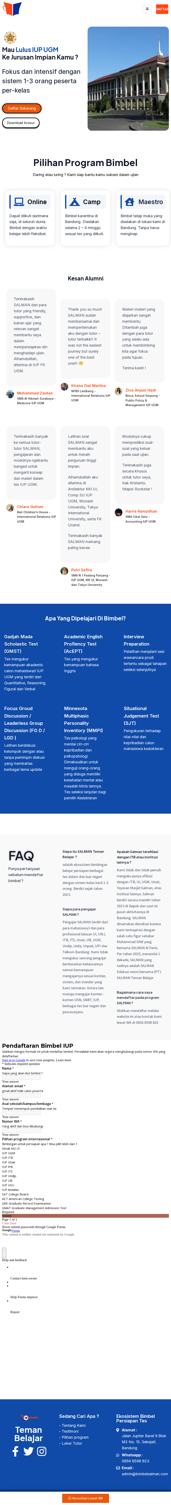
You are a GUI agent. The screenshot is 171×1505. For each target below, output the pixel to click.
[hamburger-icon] (147, 9)
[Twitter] (28, 1451)
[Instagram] (41, 1451)
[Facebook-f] (15, 1451)
